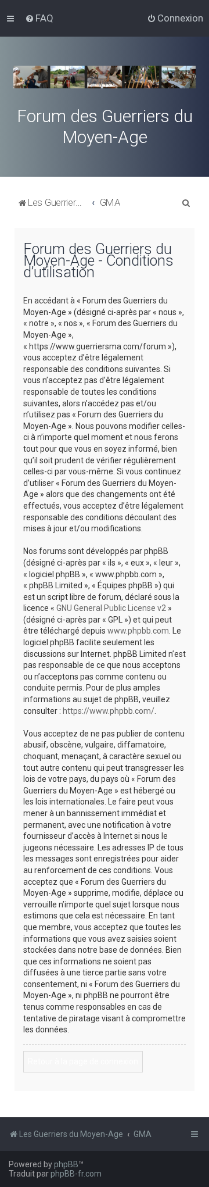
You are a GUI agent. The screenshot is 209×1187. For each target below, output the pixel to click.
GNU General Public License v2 (111, 608)
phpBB (66, 1164)
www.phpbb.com (138, 630)
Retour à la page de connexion (83, 1061)
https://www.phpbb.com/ (108, 711)
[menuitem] (39, 18)
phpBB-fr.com (76, 1173)
